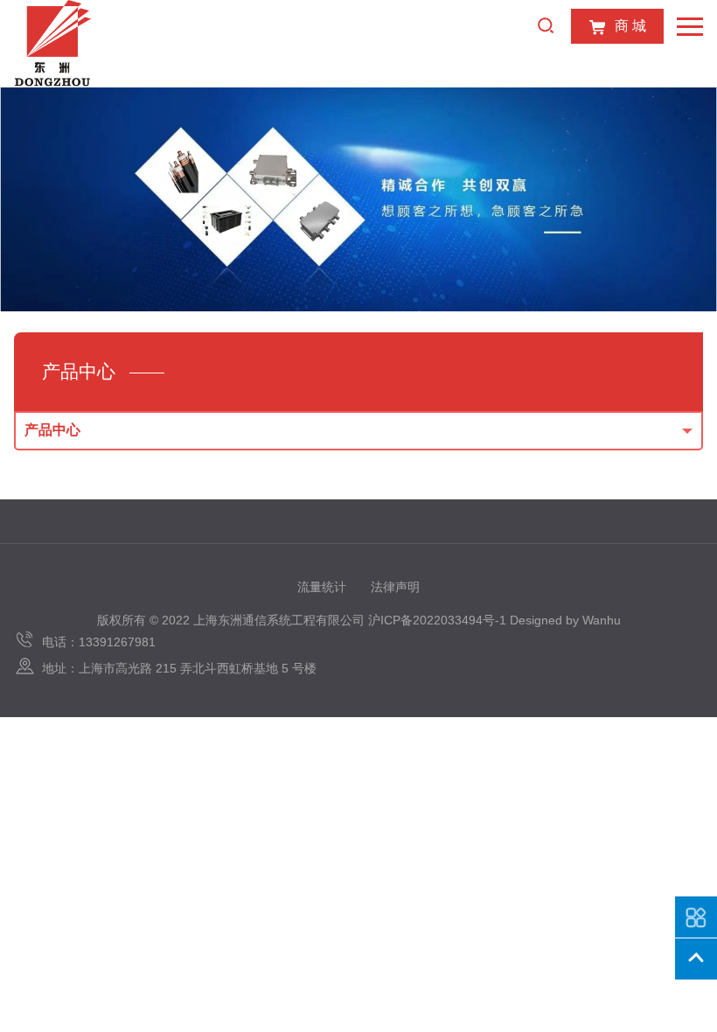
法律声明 (395, 587)
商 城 (630, 25)
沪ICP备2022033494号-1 (437, 620)
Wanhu (601, 620)
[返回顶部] (696, 959)
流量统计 (321, 587)
